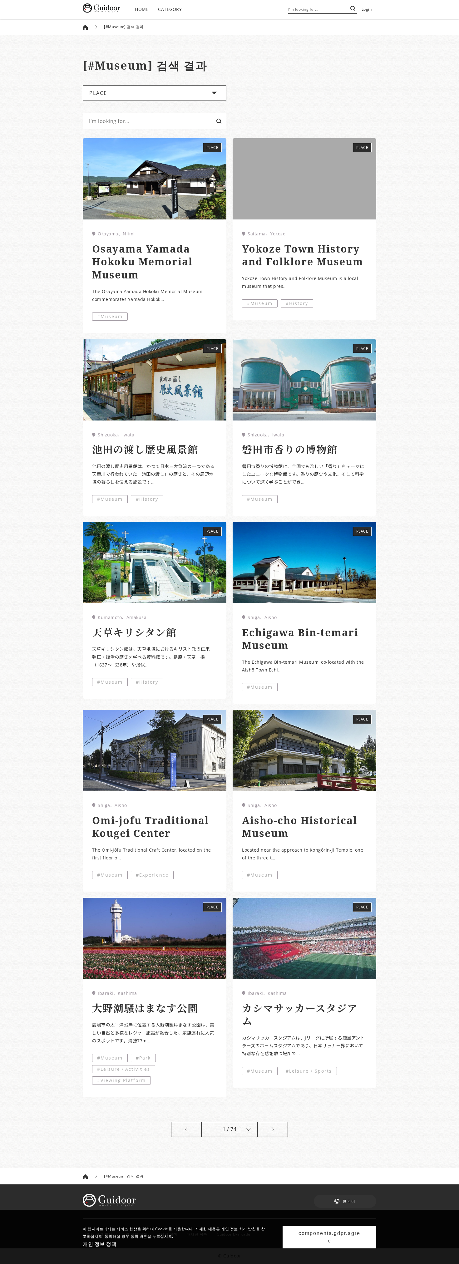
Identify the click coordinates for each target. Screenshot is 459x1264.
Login (367, 9)
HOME (142, 9)
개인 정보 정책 (99, 1244)
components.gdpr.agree (329, 1237)
